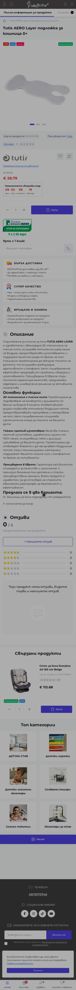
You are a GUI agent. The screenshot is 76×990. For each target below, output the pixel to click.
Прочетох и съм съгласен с (40, 95)
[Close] (72, 16)
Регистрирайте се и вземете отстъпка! (35, 77)
